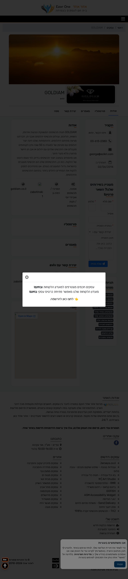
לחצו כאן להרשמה (62, 299)
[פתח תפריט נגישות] (5, 565)
